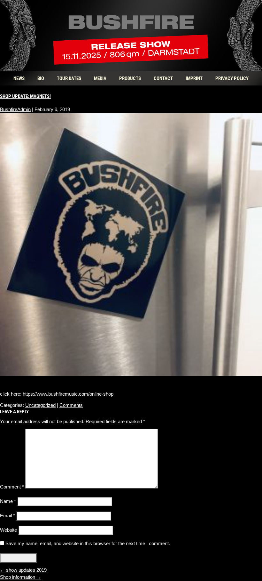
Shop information (20, 577)
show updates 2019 (23, 570)
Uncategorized (40, 405)
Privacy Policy (232, 78)
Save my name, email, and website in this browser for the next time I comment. (87, 543)
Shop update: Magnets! (25, 96)
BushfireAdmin (15, 109)
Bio (40, 78)
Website (8, 530)
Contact (163, 78)
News (19, 78)
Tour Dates (69, 78)
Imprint (194, 78)
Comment (12, 486)
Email (7, 515)
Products (130, 78)
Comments (71, 405)
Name (8, 501)
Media (100, 78)
